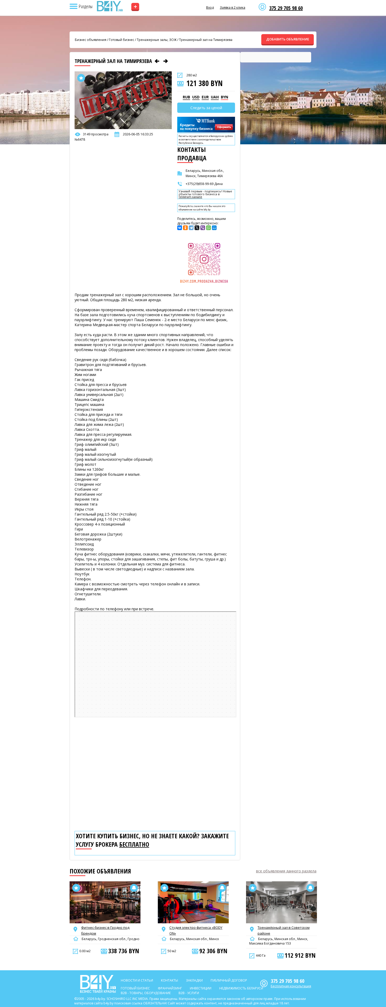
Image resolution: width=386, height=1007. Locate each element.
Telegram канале (190, 196)
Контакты (169, 980)
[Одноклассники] (185, 227)
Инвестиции (200, 988)
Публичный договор (229, 980)
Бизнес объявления (90, 40)
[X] (197, 227)
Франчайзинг (170, 988)
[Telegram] (191, 227)
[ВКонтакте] (179, 227)
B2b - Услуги (189, 993)
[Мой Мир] (214, 227)
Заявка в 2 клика (232, 7)
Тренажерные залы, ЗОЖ (156, 40)
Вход (210, 7)
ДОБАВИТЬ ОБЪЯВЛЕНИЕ (287, 39)
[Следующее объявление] (165, 61)
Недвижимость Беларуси (241, 988)
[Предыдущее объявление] (157, 61)
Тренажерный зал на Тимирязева (205, 40)
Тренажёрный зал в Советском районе (284, 930)
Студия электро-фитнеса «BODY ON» (195, 930)
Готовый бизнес (121, 40)
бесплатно (134, 844)
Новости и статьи (137, 980)
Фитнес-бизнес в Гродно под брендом (105, 930)
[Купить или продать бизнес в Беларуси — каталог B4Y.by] (109, 6)
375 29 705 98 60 (286, 8)
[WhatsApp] (208, 227)
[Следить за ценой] (134, 888)
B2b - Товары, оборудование (146, 993)
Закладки (194, 980)
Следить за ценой (206, 107)
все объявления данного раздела (286, 870)
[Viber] (202, 227)
